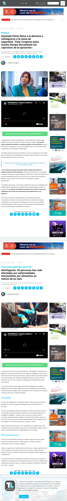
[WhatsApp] (22, 56)
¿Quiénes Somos (33, 490)
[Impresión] (33, 56)
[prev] (62, 20)
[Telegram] (37, 56)
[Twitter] (26, 3)
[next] (64, 20)
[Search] (57, 3)
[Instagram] (23, 3)
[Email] (30, 56)
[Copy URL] (41, 56)
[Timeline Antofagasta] (3, 63)
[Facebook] (21, 3)
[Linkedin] (26, 56)
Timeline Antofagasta (13, 62)
